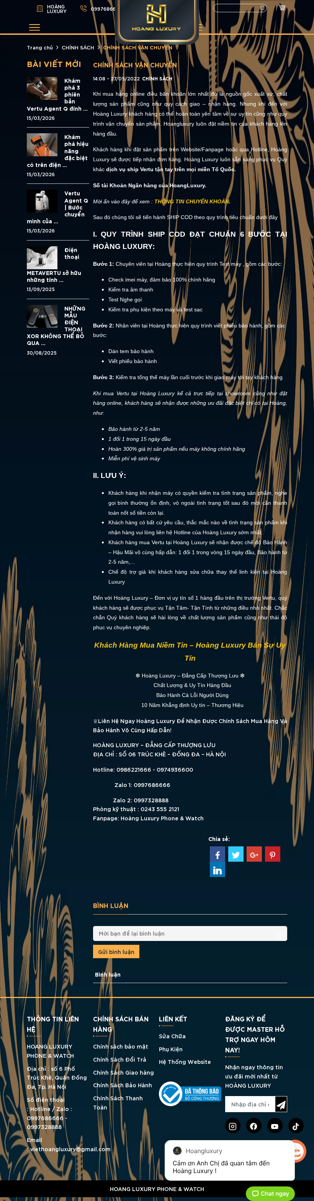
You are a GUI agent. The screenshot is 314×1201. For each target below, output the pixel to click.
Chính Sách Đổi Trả (119, 1059)
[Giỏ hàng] (280, 8)
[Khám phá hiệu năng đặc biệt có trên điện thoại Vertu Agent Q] (42, 143)
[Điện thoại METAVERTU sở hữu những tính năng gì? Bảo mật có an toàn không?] (42, 256)
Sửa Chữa (172, 1035)
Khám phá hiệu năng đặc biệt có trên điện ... (57, 150)
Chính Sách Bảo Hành (122, 1084)
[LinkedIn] (217, 869)
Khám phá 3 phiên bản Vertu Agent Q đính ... (57, 94)
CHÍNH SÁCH (78, 47)
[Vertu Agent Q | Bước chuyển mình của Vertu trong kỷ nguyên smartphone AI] (42, 200)
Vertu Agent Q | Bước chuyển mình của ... (57, 207)
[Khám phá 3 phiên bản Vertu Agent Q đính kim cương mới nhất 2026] (42, 87)
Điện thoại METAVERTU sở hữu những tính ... (54, 264)
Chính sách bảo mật (120, 1046)
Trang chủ (40, 47)
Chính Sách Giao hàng (123, 1072)
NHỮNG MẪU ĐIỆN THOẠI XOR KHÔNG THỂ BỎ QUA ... (56, 326)
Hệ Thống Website (185, 1061)
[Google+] (254, 854)
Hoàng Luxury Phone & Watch (162, 817)
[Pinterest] (272, 854)
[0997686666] (157, 1199)
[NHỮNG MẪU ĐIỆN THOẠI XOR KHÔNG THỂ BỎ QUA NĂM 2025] (42, 315)
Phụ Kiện (171, 1048)
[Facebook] (217, 854)
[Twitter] (236, 854)
